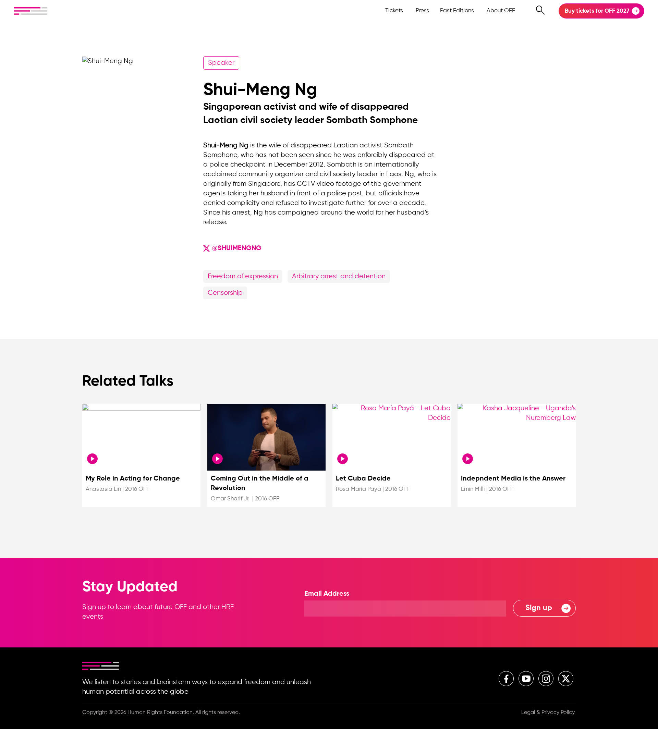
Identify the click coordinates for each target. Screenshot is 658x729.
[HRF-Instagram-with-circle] (546, 679)
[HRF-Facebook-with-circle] (506, 679)
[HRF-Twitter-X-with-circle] (566, 679)
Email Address (326, 594)
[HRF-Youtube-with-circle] (526, 679)
